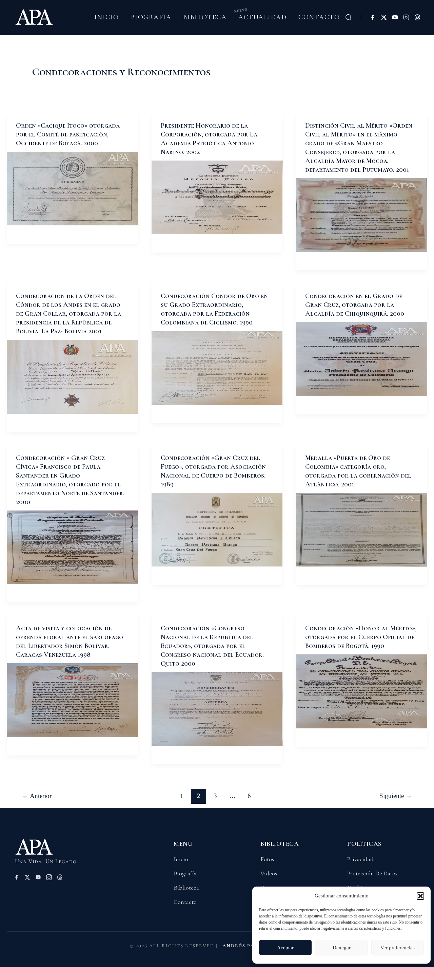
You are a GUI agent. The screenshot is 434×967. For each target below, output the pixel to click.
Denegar (342, 947)
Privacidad (360, 859)
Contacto (319, 17)
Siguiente (395, 795)
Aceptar (285, 947)
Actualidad (262, 17)
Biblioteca (204, 17)
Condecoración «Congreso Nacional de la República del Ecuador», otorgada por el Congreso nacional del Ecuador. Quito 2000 (212, 646)
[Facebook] (373, 17)
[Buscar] (348, 17)
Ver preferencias (397, 947)
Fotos (267, 859)
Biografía (151, 17)
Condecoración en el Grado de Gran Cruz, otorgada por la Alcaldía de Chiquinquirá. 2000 (354, 305)
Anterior (37, 795)
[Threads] (417, 17)
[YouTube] (395, 17)
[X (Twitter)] (384, 17)
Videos (268, 873)
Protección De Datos (372, 873)
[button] (420, 896)
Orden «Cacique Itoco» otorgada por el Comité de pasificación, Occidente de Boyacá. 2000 (68, 134)
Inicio (106, 17)
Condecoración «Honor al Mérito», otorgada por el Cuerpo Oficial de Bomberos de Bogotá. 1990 (360, 637)
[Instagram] (406, 17)
